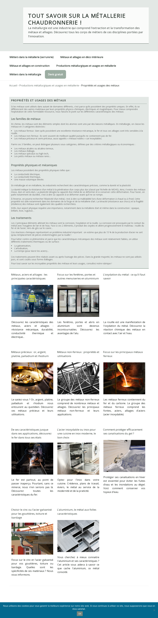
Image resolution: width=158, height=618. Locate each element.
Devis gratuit (55, 74)
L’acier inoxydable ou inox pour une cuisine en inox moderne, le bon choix (76, 433)
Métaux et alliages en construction (30, 65)
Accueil (13, 85)
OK (79, 613)
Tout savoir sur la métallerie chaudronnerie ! (77, 19)
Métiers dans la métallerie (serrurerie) (32, 57)
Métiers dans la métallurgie (25, 74)
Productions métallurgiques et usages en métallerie (86, 65)
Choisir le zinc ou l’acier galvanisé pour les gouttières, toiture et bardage (31, 513)
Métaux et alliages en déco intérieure (81, 57)
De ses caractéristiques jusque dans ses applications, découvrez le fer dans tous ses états (31, 433)
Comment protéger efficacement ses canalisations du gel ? (122, 431)
